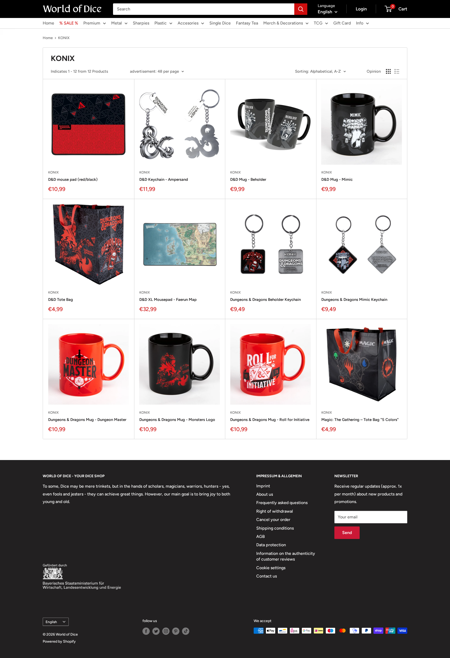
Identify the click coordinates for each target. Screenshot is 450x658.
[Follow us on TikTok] (185, 631)
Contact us (266, 576)
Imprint (263, 485)
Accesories (188, 23)
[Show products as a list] (397, 71)
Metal (116, 23)
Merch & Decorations (283, 23)
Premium (91, 23)
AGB (260, 536)
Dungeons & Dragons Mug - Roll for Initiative (269, 419)
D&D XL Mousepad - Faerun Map (168, 299)
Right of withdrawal (274, 511)
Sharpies (141, 23)
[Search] (300, 9)
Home (48, 23)
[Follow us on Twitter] (156, 631)
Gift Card (342, 23)
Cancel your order (273, 519)
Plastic (160, 23)
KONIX (64, 38)
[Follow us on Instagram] (166, 631)
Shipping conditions (275, 528)
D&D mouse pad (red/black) (73, 179)
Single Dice (220, 23)
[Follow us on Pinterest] (175, 631)
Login (361, 8)
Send (347, 532)
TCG (318, 23)
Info (359, 23)
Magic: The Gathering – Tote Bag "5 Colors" (360, 419)
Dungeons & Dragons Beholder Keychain (265, 299)
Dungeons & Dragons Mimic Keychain (354, 299)
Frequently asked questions (282, 502)
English (51, 622)
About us (264, 494)
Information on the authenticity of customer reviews (285, 556)
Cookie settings (270, 567)
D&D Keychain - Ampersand (163, 179)
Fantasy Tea (247, 23)
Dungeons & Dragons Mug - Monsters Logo (177, 419)
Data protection (271, 544)
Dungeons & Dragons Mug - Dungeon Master (87, 419)
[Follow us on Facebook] (146, 631)
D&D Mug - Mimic (337, 179)
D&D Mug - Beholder (248, 179)
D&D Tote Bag (60, 299)
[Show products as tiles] (388, 71)
